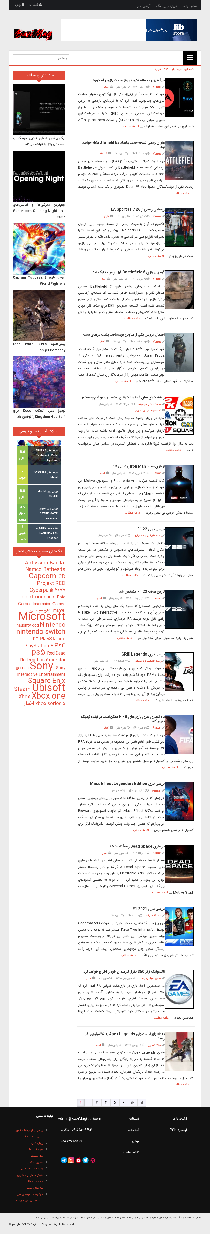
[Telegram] (64, 1160)
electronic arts (39, 597)
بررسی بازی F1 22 (151, 529)
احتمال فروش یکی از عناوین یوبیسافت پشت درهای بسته (124, 335)
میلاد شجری (155, 1045)
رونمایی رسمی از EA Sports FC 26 (138, 210)
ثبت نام (33, 5)
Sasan (157, 473)
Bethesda (54, 570)
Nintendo (52, 625)
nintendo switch (40, 632)
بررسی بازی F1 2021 (149, 909)
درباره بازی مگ (166, 6)
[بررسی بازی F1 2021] (179, 926)
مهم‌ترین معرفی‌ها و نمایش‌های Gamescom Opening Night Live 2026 (39, 211)
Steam (23, 689)
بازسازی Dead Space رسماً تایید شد (137, 846)
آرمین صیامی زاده (152, 978)
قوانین (135, 1141)
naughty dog (28, 625)
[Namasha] (78, 1160)
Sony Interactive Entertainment (41, 671)
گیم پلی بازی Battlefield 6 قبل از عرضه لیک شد (129, 272)
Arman (157, 790)
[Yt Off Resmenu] (190, 58)
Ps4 (59, 646)
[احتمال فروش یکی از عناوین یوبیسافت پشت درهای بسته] (179, 352)
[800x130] (129, 30)
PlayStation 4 (39, 646)
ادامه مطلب (131, 126)
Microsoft (41, 617)
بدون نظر (121, 87)
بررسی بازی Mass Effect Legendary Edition (127, 784)
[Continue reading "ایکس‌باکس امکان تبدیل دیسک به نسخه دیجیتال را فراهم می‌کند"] (39, 109)
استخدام (133, 1130)
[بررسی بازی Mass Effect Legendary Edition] (179, 801)
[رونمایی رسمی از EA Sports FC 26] (179, 227)
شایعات (103, 153)
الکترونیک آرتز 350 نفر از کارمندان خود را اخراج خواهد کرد (124, 972)
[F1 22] (179, 609)
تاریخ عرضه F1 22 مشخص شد (142, 592)
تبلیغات (134, 1119)
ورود (18, 5)
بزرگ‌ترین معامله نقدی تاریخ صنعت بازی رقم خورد (129, 80)
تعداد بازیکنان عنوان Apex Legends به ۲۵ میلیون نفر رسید (125, 1036)
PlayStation (52, 639)
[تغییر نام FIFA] (179, 734)
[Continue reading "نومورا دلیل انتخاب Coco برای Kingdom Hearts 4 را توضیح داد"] (39, 382)
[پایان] (142, 1103)
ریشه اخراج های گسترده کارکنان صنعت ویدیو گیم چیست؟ (123, 398)
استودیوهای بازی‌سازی (148, 410)
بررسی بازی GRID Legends (143, 654)
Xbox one (48, 696)
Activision (37, 563)
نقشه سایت (131, 1152)
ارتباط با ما (180, 1119)
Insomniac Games (49, 604)
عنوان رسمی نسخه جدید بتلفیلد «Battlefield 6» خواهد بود (123, 145)
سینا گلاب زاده (154, 915)
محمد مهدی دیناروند (150, 404)
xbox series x (49, 704)
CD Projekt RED (51, 580)
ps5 (39, 653)
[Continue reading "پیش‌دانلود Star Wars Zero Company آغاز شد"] (39, 315)
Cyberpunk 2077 (47, 590)
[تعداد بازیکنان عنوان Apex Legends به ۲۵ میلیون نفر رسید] (179, 1051)
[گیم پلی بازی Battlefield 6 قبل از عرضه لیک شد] (179, 289)
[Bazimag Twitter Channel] (85, 1160)
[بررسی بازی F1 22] (179, 546)
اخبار (106, 87)
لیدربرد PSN (178, 1130)
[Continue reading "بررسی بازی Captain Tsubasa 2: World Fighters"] (39, 249)
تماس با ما (190, 6)
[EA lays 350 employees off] (179, 989)
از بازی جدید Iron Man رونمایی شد (139, 466)
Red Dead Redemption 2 (42, 656)
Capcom (43, 576)
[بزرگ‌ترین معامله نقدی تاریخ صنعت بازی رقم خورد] (179, 97)
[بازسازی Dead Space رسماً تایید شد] (179, 864)
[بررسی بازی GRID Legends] (179, 671)
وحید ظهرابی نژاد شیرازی (148, 535)
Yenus (157, 87)
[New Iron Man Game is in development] (179, 484)
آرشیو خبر (143, 6)
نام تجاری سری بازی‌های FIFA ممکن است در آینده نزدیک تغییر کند (123, 719)
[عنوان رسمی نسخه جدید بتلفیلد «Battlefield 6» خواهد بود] (179, 160)
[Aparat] (93, 1160)
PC (36, 639)
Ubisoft (48, 688)
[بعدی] (133, 1103)
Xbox (25, 697)
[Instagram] (71, 1160)
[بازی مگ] (33, 28)
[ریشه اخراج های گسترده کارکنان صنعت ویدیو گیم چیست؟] (179, 415)
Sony (43, 666)
